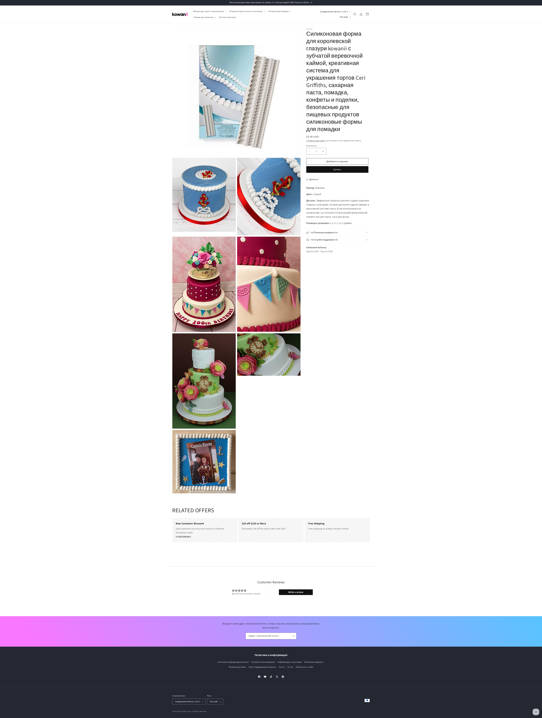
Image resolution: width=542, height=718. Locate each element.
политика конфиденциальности (233, 662)
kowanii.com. (187, 711)
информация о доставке (290, 662)
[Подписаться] (293, 636)
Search (282, 667)
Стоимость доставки (315, 141)
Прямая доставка (237, 667)
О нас (290, 667)
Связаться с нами (304, 667)
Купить (337, 169)
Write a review (295, 592)
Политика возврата (313, 662)
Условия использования (263, 662)
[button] (210, 11)
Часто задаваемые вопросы (262, 667)
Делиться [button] (313, 179)
